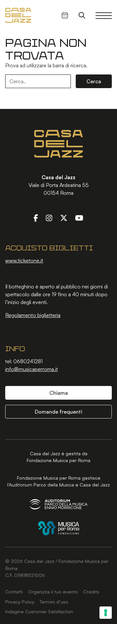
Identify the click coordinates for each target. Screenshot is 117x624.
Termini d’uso (54, 601)
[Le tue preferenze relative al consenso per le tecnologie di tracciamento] (105, 612)
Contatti (14, 591)
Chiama (58, 393)
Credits (91, 591)
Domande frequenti (58, 411)
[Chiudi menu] (104, 15)
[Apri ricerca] (82, 15)
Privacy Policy (19, 601)
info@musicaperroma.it (31, 369)
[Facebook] (35, 217)
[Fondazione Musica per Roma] (59, 528)
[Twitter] (63, 217)
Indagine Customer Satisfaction (39, 611)
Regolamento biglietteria (32, 315)
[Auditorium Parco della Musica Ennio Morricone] (58, 504)
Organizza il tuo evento (53, 591)
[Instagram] (49, 217)
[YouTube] (79, 217)
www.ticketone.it (24, 260)
